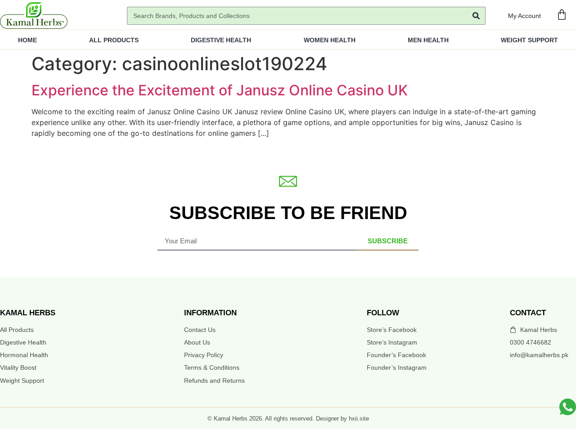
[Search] (476, 15)
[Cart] (561, 14)
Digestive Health (221, 40)
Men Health (428, 40)
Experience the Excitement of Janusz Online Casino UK (220, 90)
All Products (114, 40)
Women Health (330, 40)
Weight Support (529, 40)
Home (27, 40)
